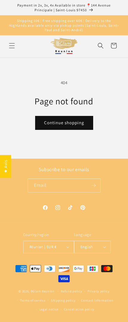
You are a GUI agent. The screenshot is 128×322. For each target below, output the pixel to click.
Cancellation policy (79, 309)
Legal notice (48, 309)
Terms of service (32, 300)
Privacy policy (99, 291)
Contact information (97, 300)
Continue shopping (64, 122)
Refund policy (71, 291)
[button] (11, 45)
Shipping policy (63, 300)
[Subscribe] (93, 185)
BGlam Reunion (42, 291)
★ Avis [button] (5, 166)
